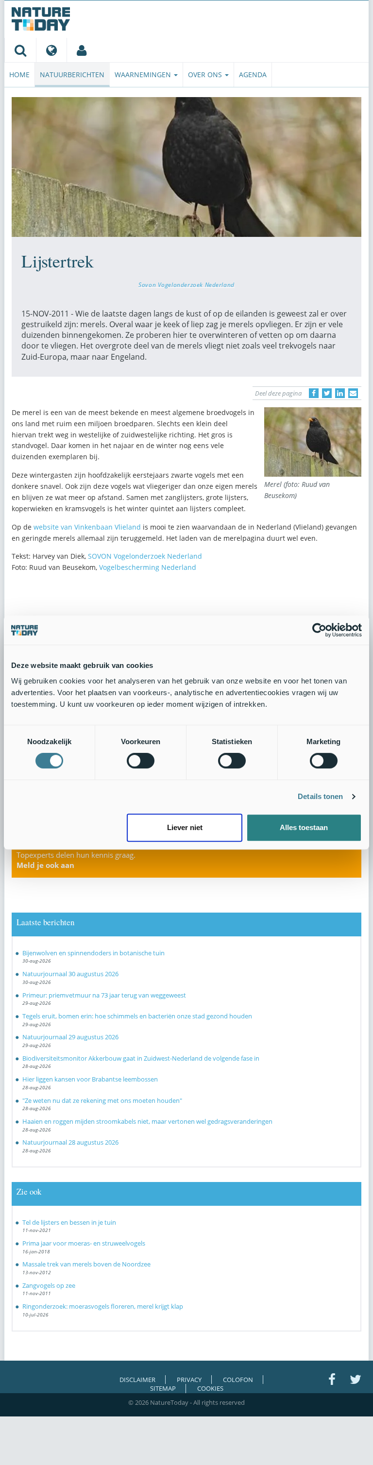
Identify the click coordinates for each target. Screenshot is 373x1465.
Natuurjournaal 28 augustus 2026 (70, 1142)
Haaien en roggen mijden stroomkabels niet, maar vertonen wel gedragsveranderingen (147, 1121)
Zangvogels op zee (48, 1285)
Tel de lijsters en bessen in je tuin (69, 1222)
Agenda (253, 74)
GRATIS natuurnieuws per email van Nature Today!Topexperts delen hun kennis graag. (101, 855)
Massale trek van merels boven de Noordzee (86, 1264)
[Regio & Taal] (51, 50)
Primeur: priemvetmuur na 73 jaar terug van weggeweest (104, 995)
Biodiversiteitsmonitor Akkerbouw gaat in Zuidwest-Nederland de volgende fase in (140, 1058)
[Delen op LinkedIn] (340, 393)
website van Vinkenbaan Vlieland (88, 527)
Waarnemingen (144, 74)
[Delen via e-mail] (353, 393)
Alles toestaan (304, 827)
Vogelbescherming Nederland (147, 567)
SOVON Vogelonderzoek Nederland (145, 556)
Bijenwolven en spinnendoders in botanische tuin (93, 953)
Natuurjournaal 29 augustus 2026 (70, 1036)
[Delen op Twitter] (327, 393)
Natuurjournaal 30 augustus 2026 (70, 973)
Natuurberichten (72, 74)
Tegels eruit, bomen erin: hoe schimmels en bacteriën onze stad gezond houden (137, 1016)
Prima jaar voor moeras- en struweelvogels (83, 1243)
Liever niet (185, 827)
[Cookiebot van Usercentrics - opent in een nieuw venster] (319, 630)
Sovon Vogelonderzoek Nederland (186, 284)
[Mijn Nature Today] (81, 50)
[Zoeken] (20, 50)
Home (19, 74)
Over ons (206, 74)
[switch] (140, 760)
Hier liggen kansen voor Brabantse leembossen (90, 1079)
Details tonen (320, 796)
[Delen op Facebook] (314, 393)
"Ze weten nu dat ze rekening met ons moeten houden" (102, 1100)
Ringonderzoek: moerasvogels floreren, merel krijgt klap (102, 1306)
